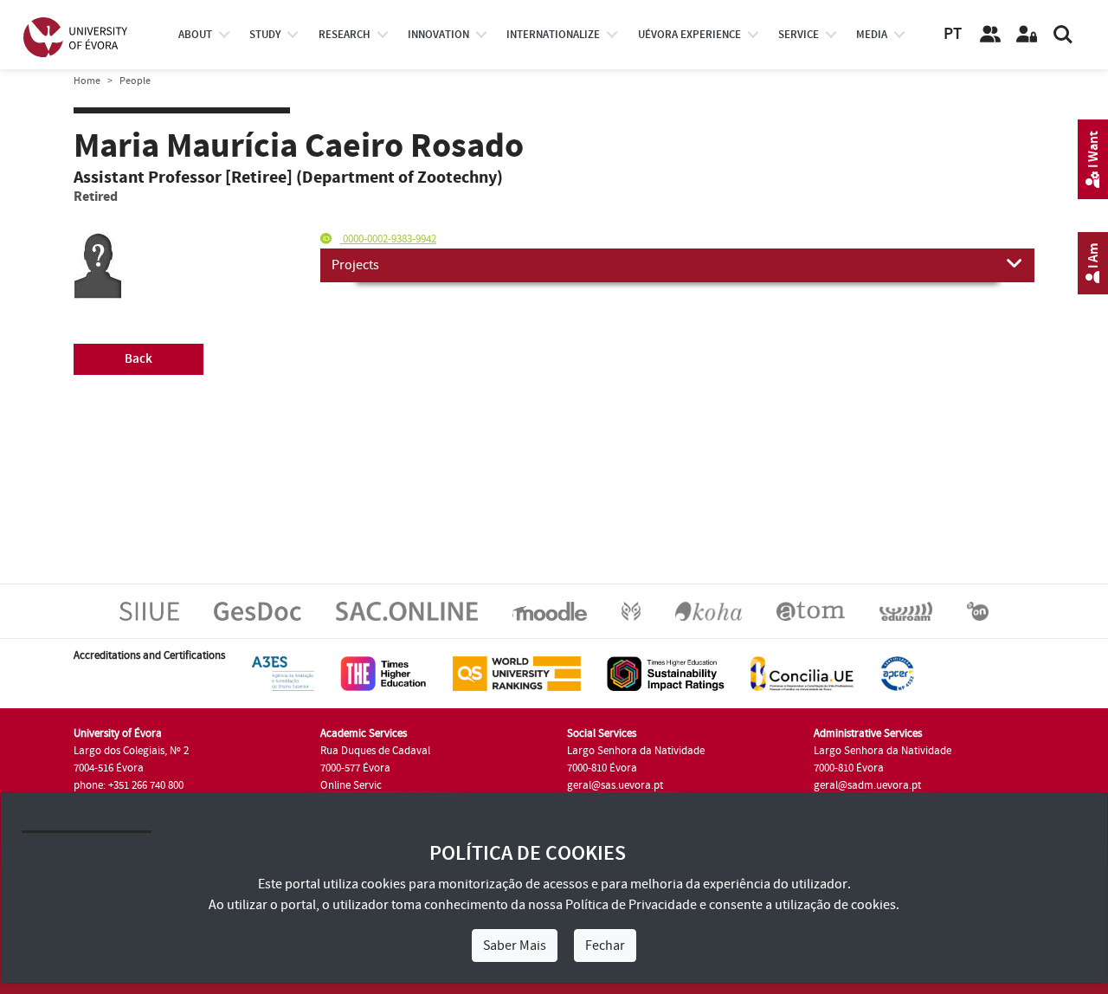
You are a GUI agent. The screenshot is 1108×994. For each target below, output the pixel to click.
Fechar (605, 945)
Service (798, 34)
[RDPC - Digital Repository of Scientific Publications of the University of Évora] (631, 610)
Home (87, 80)
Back (138, 359)
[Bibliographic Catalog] (708, 610)
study (264, 34)
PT (953, 34)
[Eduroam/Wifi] (905, 610)
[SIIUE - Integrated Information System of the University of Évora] (149, 610)
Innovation (438, 34)
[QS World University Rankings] (517, 673)
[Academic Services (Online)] (407, 610)
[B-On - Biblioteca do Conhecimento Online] (978, 610)
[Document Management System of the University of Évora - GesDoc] (257, 610)
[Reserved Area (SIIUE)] (1026, 35)
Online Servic (351, 785)
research (344, 34)
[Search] (1063, 35)
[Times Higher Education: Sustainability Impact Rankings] (666, 673)
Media (871, 34)
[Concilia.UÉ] (802, 673)
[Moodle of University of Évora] (549, 610)
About (195, 34)
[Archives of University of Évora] (810, 610)
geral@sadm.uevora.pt (867, 785)
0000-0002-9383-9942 (388, 239)
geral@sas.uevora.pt (615, 785)
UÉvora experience (689, 34)
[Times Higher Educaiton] (383, 673)
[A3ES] (283, 673)
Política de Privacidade (631, 904)
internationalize (553, 34)
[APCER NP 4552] (897, 673)
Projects (355, 265)
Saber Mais (514, 945)
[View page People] (990, 35)
